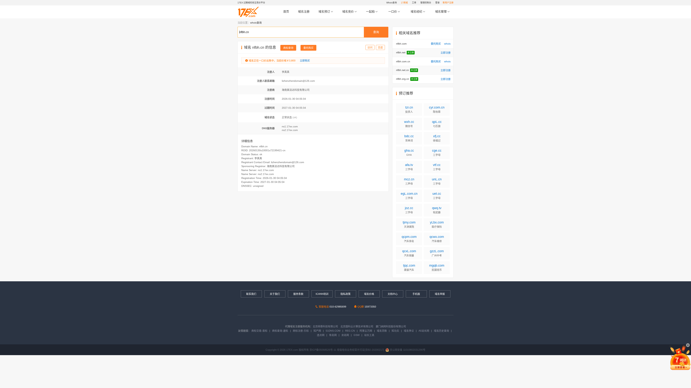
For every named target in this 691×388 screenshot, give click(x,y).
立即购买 (305, 60)
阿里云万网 (366, 330)
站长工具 (369, 335)
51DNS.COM (333, 330)
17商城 (404, 2)
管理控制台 (425, 2)
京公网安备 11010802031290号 (407, 349)
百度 (380, 47)
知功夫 (395, 330)
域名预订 (325, 11)
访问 (369, 47)
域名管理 (441, 11)
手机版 (416, 293)
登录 (437, 2)
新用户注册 (448, 2)
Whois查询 (391, 2)
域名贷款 (382, 330)
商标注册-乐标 (301, 330)
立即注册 (446, 52)
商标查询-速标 (280, 330)
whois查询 (256, 22)
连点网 (320, 335)
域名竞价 (348, 11)
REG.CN (350, 330)
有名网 (333, 335)
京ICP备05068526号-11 (323, 349)
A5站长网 (424, 330)
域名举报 (440, 293)
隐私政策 (345, 293)
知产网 (317, 330)
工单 (414, 2)
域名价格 (369, 293)
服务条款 (298, 293)
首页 (286, 11)
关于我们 (275, 293)
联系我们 (251, 293)
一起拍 (370, 11)
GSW (357, 335)
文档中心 (393, 293)
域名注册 (304, 11)
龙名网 (345, 335)
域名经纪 (416, 11)
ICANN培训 (322, 293)
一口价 (393, 11)
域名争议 (409, 330)
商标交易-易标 (259, 330)
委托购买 (308, 47)
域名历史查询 (441, 330)
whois (447, 43)
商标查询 (288, 47)
